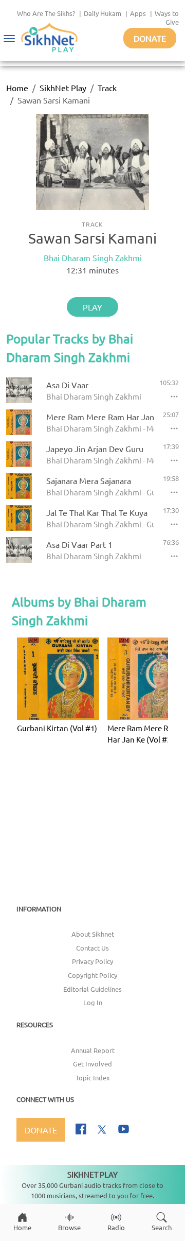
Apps (138, 13)
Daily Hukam (102, 13)
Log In (92, 1002)
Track (107, 87)
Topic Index (93, 1077)
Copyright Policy (92, 975)
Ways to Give (167, 17)
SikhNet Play (63, 87)
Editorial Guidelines (92, 989)
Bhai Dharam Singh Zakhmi (93, 257)
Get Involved (92, 1063)
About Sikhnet (92, 933)
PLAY (92, 307)
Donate (150, 38)
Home (17, 87)
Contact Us (92, 947)
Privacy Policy (92, 961)
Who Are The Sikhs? (46, 13)
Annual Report (93, 1050)
